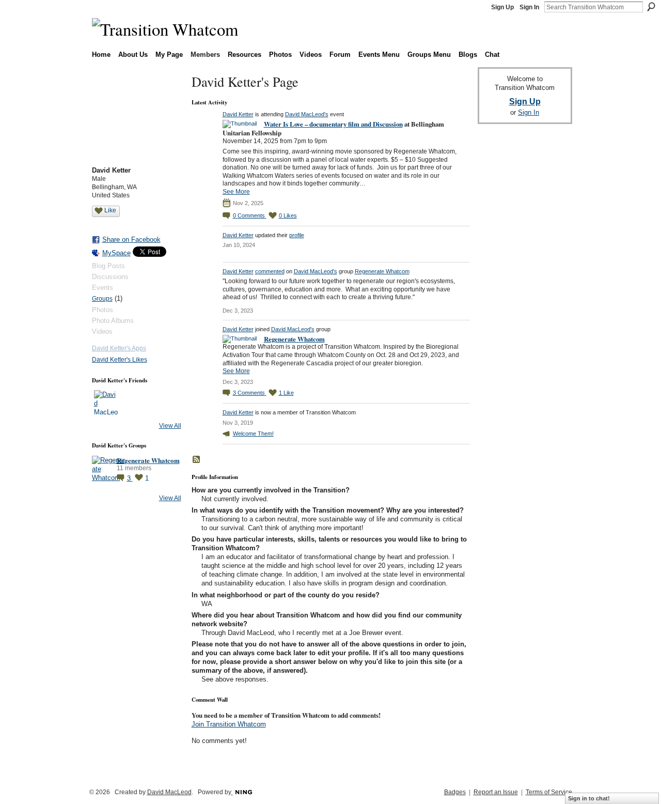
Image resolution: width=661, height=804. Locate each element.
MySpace (116, 253)
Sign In (529, 7)
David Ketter (238, 114)
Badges (455, 792)
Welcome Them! (253, 433)
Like (110, 210)
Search (651, 6)
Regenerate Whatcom (148, 460)
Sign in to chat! (589, 798)
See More (236, 191)
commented (270, 271)
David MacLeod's (306, 114)
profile (296, 235)
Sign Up (502, 7)
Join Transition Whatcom (229, 724)
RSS (196, 460)
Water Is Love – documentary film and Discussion (333, 124)
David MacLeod (169, 792)
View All (170, 425)
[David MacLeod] (106, 402)
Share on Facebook (131, 239)
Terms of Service (549, 792)
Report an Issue (496, 792)
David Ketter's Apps (119, 348)
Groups (102, 298)
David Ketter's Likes (119, 359)
